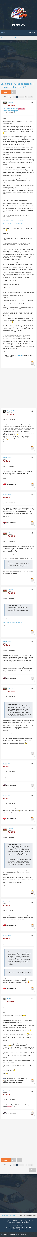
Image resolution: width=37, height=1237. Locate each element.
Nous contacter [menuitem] (22, 1234)
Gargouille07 (10, 411)
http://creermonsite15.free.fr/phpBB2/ (13, 220)
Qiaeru (27, 1222)
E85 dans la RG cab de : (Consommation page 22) (14, 110)
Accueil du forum (10, 1215)
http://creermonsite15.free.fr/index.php (13, 223)
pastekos (10, 102)
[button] (14, 97)
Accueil (3, 1215)
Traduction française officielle (16, 1222)
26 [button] (29, 97)
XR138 (8, 998)
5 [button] (25, 97)
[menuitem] (3, 33)
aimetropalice (7, 457)
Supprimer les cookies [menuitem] (9, 1234)
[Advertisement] (18, 59)
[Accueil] (18, 13)
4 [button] (23, 97)
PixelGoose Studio (26, 1227)
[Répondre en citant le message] (32, 102)
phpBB (13, 1221)
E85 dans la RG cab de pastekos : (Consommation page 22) (17, 85)
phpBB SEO (22, 1226)
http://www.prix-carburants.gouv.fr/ (12, 622)
